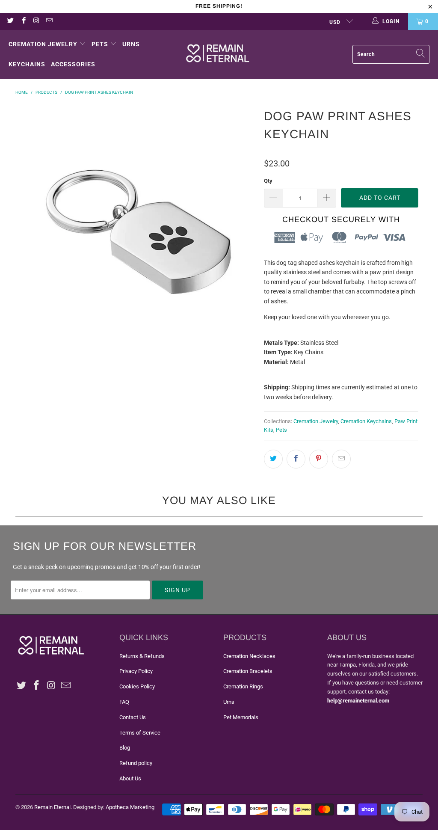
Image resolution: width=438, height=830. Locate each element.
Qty (268, 181)
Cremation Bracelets (247, 671)
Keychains (27, 64)
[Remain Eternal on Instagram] (36, 21)
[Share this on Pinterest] (318, 459)
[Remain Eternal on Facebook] (23, 21)
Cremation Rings (243, 686)
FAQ (124, 702)
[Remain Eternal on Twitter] (10, 21)
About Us (130, 778)
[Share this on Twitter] (273, 459)
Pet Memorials (240, 717)
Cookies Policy (137, 686)
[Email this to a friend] (341, 459)
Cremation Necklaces (249, 656)
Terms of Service (139, 732)
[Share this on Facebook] (296, 459)
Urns (131, 44)
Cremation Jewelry (43, 44)
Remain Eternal (52, 807)
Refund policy (135, 763)
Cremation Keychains (366, 421)
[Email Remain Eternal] (49, 21)
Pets (100, 44)
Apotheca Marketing (130, 807)
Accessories (73, 64)
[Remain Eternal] (217, 54)
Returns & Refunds (142, 656)
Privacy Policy (136, 671)
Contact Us (132, 717)
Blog (124, 747)
